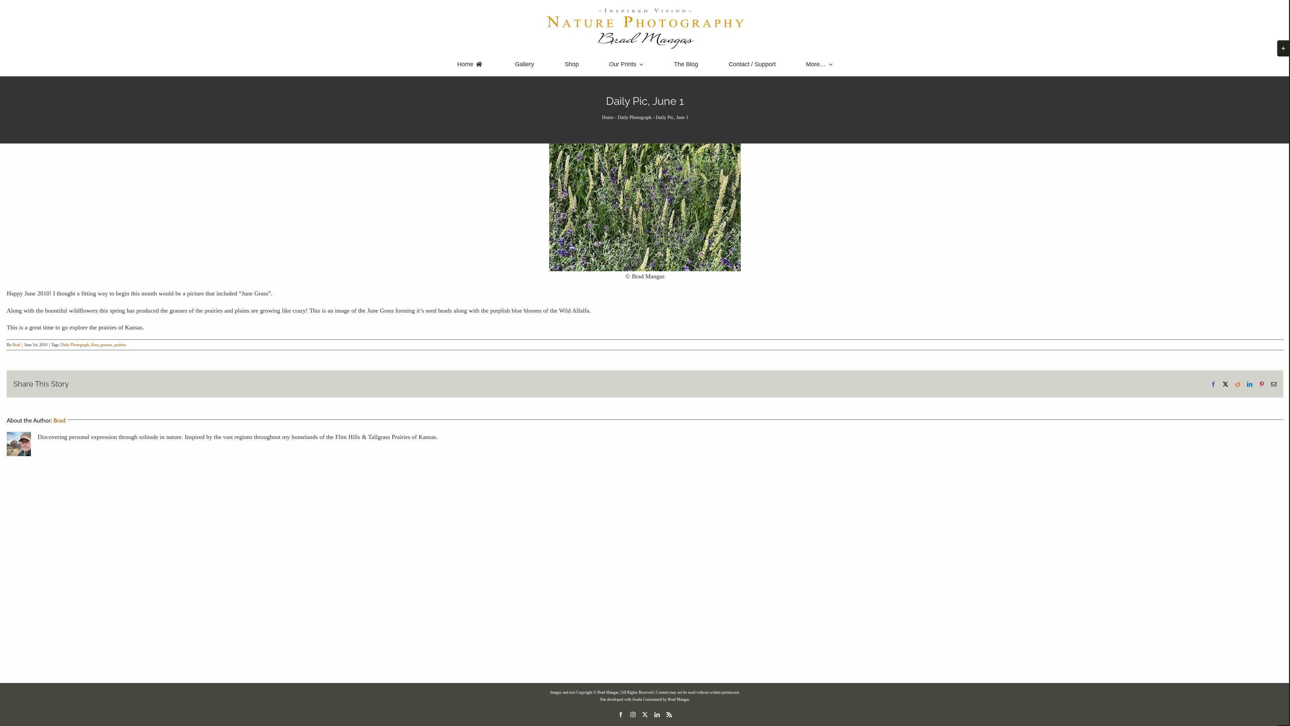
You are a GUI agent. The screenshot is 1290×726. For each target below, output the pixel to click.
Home (607, 117)
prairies (120, 344)
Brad (16, 344)
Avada (637, 699)
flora (94, 344)
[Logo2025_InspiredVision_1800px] (645, 9)
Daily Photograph (634, 117)
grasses (106, 344)
